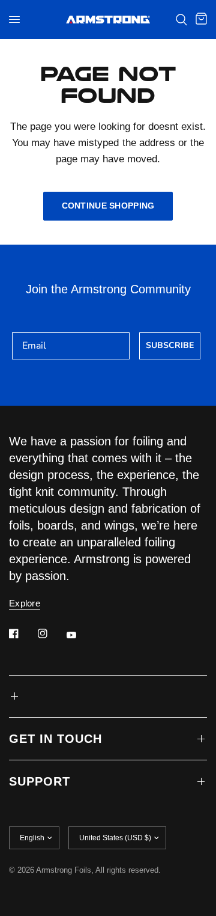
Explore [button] (24, 603)
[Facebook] (22, 633)
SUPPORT (39, 781)
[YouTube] (80, 634)
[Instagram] (51, 633)
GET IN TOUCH (55, 738)
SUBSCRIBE (170, 345)
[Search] (181, 19)
